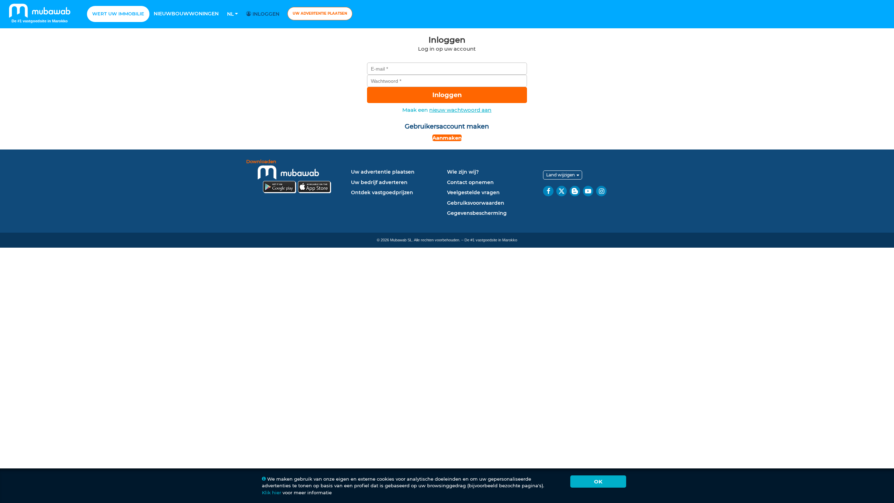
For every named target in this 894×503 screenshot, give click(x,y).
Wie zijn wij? (463, 172)
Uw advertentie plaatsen (320, 13)
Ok (598, 481)
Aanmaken (447, 137)
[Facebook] (548, 191)
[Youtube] (588, 191)
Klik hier (271, 492)
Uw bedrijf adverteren (379, 182)
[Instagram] (601, 191)
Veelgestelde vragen (473, 192)
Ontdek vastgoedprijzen (382, 192)
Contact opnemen (470, 182)
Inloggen (265, 14)
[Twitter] (561, 191)
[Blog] (575, 191)
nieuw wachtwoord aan (460, 110)
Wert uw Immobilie (118, 13)
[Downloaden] (297, 177)
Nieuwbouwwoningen (186, 13)
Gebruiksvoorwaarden (475, 203)
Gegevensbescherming (477, 213)
